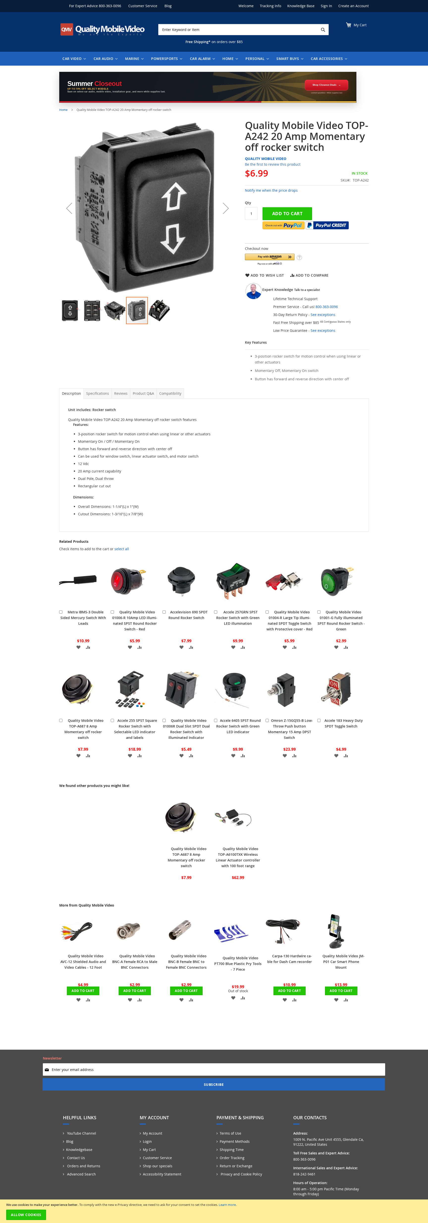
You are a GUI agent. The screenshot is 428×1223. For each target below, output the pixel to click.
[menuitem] (73, 59)
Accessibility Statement (162, 1174)
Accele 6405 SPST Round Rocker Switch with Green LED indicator (238, 726)
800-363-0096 (110, 5)
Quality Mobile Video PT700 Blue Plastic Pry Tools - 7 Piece (238, 964)
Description (71, 393)
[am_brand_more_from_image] (76, 947)
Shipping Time (232, 1149)
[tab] (71, 393)
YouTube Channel (81, 1133)
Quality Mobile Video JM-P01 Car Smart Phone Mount (343, 962)
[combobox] (243, 29)
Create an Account (353, 5)
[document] (214, 1211)
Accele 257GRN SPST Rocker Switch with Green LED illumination (238, 618)
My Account (152, 1133)
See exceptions (323, 314)
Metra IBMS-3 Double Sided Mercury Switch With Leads (83, 618)
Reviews (121, 393)
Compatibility (170, 393)
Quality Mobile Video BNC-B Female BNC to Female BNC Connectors (186, 962)
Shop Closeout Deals (324, 85)
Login (147, 1141)
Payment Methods (235, 1141)
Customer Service (142, 5)
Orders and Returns (83, 1166)
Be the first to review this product (272, 164)
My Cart (149, 1149)
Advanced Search (81, 1174)
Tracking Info (270, 5)
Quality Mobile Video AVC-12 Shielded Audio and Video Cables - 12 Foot (83, 962)
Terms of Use (230, 1133)
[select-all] (121, 548)
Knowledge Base (301, 5)
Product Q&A (143, 393)
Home (63, 110)
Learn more (227, 1204)
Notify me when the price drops (271, 190)
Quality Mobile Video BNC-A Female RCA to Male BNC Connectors (134, 962)
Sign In (326, 5)
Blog (168, 5)
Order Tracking (232, 1157)
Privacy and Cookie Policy (241, 1174)
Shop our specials (157, 1166)
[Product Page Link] (78, 603)
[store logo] (102, 29)
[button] (69, 208)
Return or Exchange (236, 1166)
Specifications (97, 393)
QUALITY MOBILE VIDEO (265, 158)
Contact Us (75, 1157)
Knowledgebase (79, 1149)
